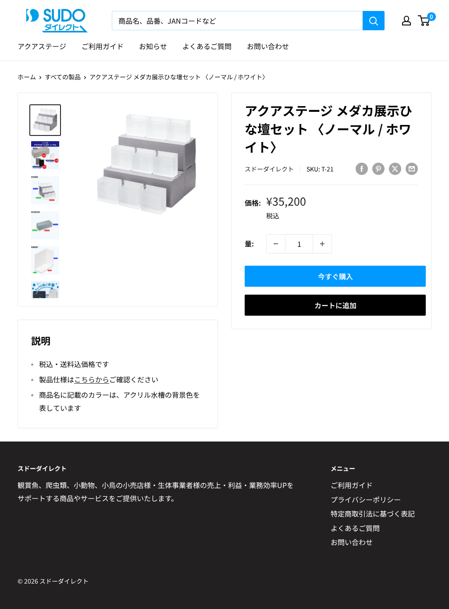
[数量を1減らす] (276, 244)
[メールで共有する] (412, 168)
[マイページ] (406, 20)
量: (249, 243)
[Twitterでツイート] (395, 168)
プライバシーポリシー (366, 499)
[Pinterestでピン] (378, 168)
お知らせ (153, 46)
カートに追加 (335, 305)
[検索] (374, 20)
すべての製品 (63, 76)
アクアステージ (42, 46)
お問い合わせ (268, 46)
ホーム (27, 76)
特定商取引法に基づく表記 (373, 513)
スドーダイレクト (269, 168)
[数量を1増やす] (322, 244)
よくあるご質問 (207, 46)
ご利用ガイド (103, 46)
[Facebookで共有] (362, 168)
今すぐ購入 (335, 276)
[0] (424, 20)
